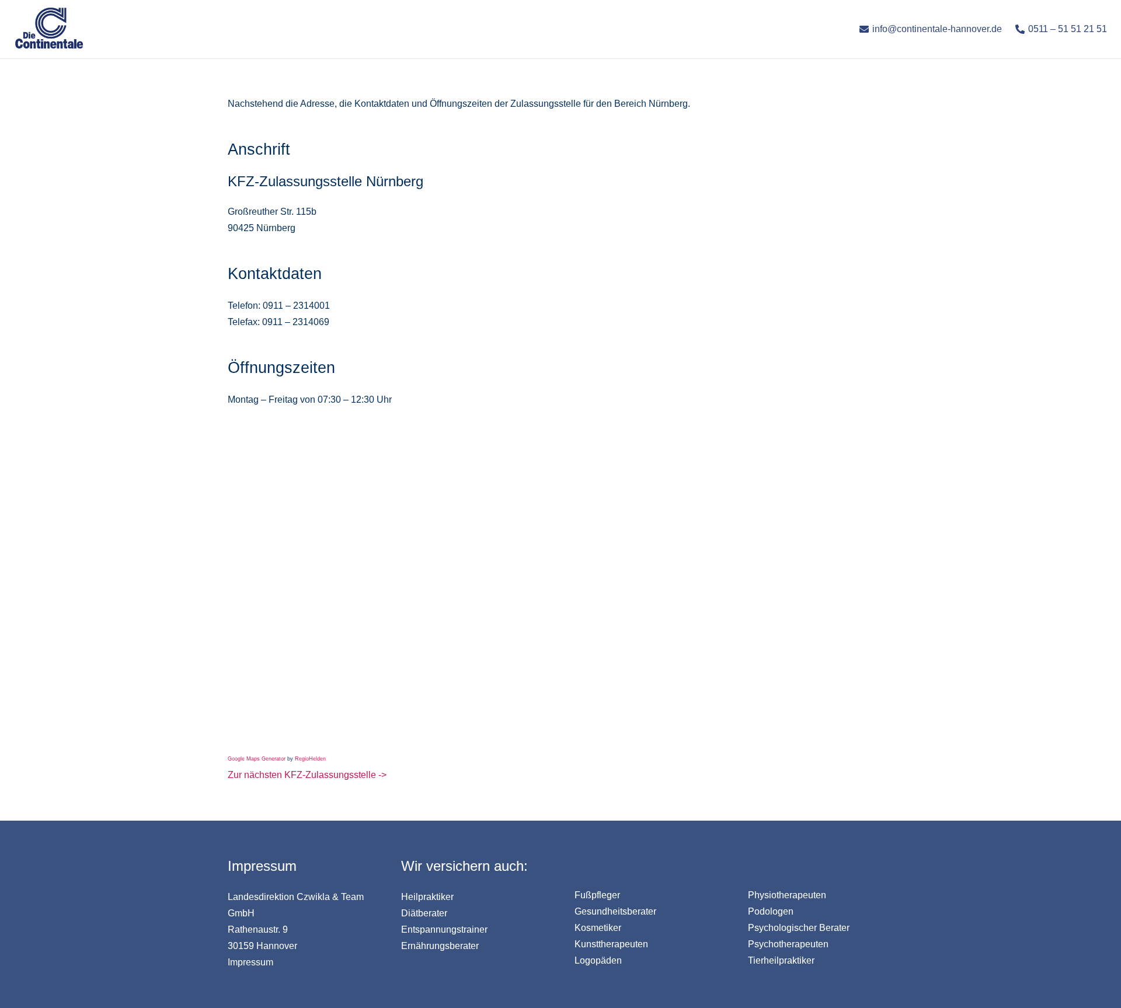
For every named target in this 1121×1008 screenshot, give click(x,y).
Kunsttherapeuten (611, 944)
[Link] (49, 29)
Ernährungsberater (440, 946)
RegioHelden (310, 759)
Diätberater (424, 913)
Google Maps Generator (257, 759)
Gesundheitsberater (615, 911)
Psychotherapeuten (788, 944)
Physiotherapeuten (787, 895)
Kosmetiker (598, 928)
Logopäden (598, 960)
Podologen (770, 911)
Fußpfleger (597, 895)
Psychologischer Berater (799, 928)
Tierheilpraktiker (781, 960)
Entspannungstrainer (444, 929)
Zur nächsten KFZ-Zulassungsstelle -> (307, 775)
